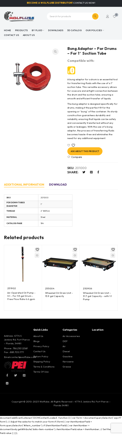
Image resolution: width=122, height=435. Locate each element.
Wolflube (44, 401)
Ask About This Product (85, 151)
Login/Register (107, 16)
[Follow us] (15, 375)
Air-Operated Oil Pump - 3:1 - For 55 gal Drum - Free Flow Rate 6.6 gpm (21, 296)
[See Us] (24, 375)
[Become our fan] (7, 375)
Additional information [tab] (24, 184)
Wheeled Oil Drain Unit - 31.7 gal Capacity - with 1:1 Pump (97, 296)
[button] (55, 51)
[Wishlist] (72, 145)
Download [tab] (58, 184)
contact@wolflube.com (23, 357)
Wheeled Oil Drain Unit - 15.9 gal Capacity (59, 294)
